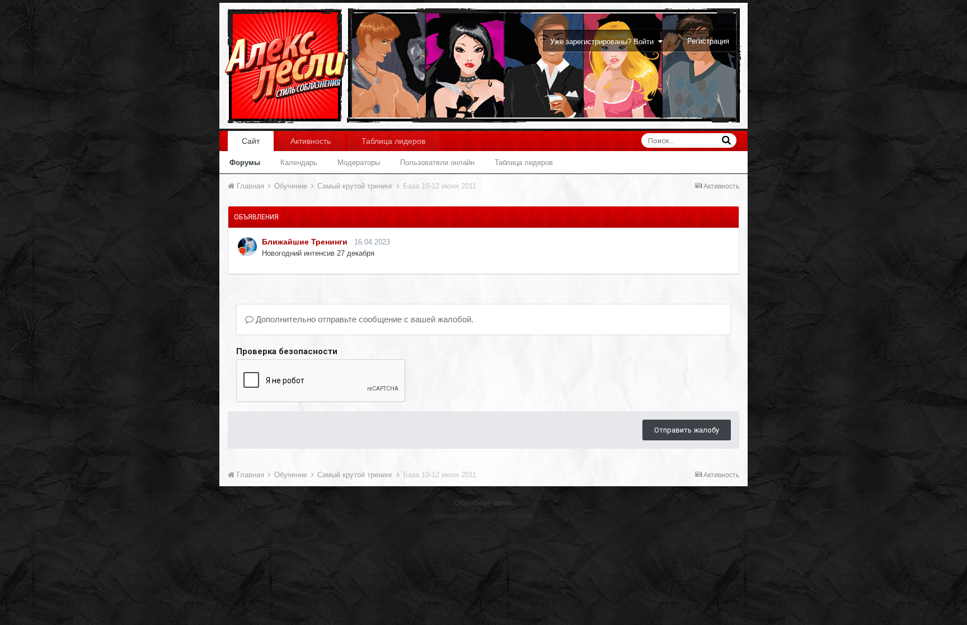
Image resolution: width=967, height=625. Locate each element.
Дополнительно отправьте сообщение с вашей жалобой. (363, 319)
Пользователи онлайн (437, 162)
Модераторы (358, 162)
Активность (310, 141)
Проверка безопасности (286, 351)
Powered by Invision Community (484, 516)
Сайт (251, 141)
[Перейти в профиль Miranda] (247, 246)
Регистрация (708, 41)
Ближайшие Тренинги (305, 241)
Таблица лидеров (524, 162)
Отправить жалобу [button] (686, 430)
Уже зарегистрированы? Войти (604, 41)
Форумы (244, 162)
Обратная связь (483, 502)
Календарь (298, 162)
